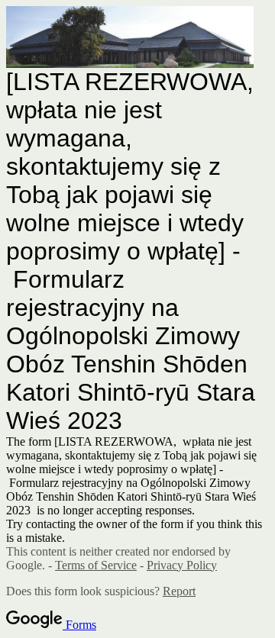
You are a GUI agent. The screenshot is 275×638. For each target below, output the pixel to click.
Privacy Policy (182, 565)
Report (179, 591)
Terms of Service (96, 565)
